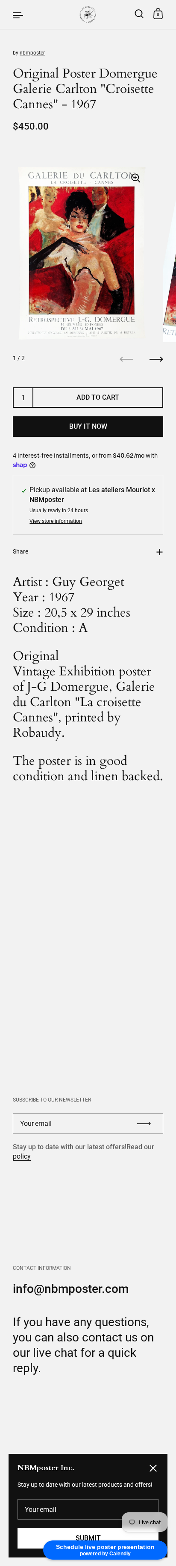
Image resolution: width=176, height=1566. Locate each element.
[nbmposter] (88, 14)
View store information (55, 521)
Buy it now (88, 426)
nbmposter (32, 53)
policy (22, 1156)
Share (20, 551)
